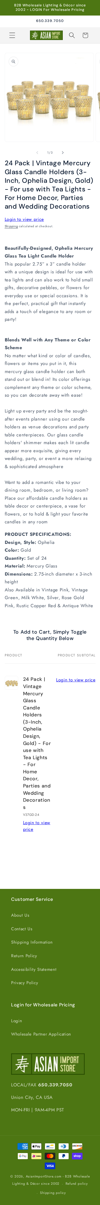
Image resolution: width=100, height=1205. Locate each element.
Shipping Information (31, 942)
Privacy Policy (24, 983)
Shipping (11, 226)
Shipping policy (53, 1192)
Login (16, 1021)
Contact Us (21, 929)
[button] (12, 35)
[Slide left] (37, 152)
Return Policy (24, 956)
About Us (20, 915)
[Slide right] (63, 152)
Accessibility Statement (33, 969)
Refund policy (77, 1183)
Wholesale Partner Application (41, 1034)
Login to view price (24, 219)
